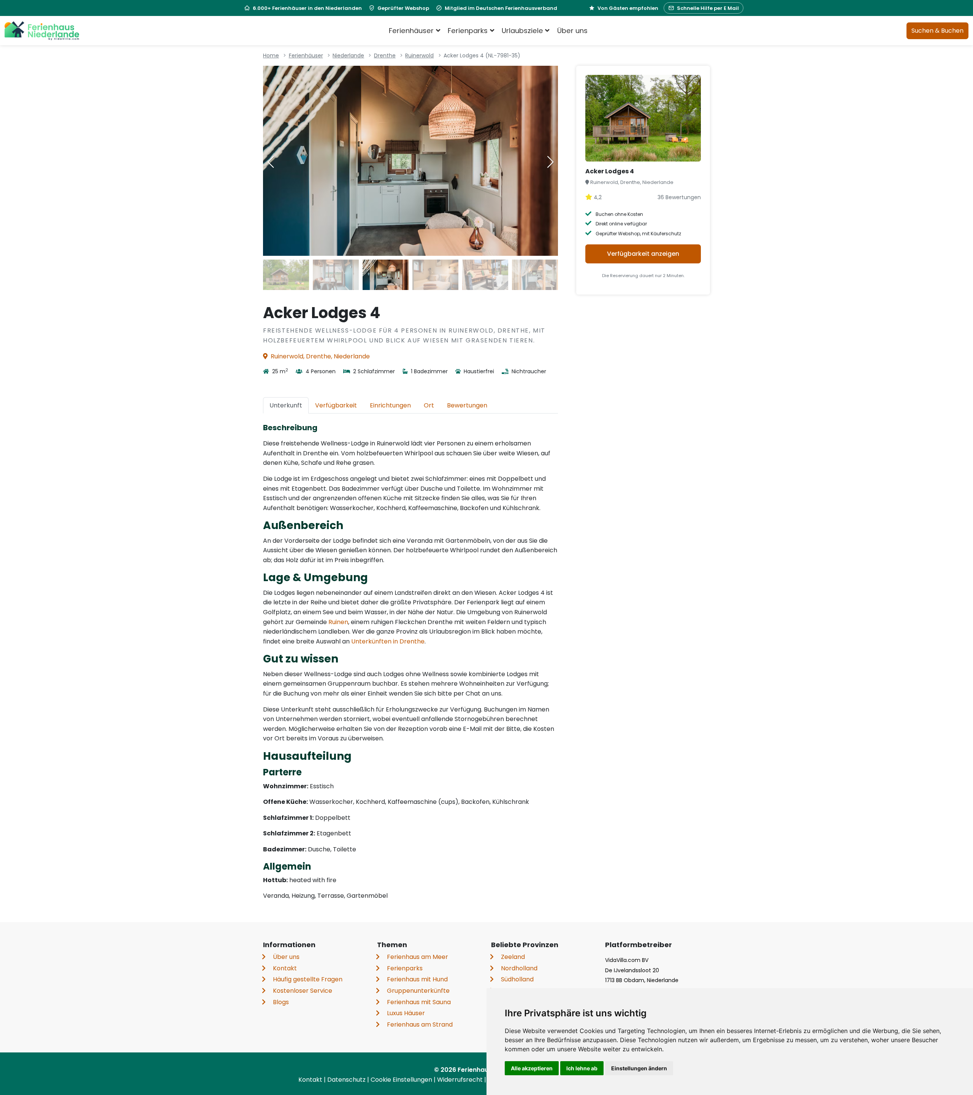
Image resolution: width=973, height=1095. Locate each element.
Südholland (517, 979)
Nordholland (519, 968)
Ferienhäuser (306, 55)
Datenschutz (347, 1079)
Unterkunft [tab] (285, 405)
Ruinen (338, 622)
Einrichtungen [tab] (390, 405)
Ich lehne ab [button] (581, 1068)
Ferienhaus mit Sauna (419, 1002)
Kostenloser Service (302, 990)
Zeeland (513, 956)
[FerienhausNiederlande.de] (42, 31)
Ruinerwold (419, 55)
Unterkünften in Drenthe (388, 641)
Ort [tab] (429, 405)
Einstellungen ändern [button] (639, 1068)
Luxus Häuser (406, 1013)
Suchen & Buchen (937, 30)
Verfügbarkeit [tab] (336, 405)
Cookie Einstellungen (402, 1079)
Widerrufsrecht (460, 1079)
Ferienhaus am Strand (420, 1024)
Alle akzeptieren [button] (532, 1068)
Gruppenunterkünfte (418, 990)
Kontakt (285, 968)
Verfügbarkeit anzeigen (643, 253)
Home (271, 55)
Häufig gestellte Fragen (307, 979)
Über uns (572, 30)
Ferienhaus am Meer (417, 956)
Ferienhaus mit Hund (417, 979)
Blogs (281, 1002)
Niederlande (348, 55)
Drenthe (385, 55)
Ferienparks (405, 968)
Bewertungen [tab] (467, 405)
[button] (550, 162)
